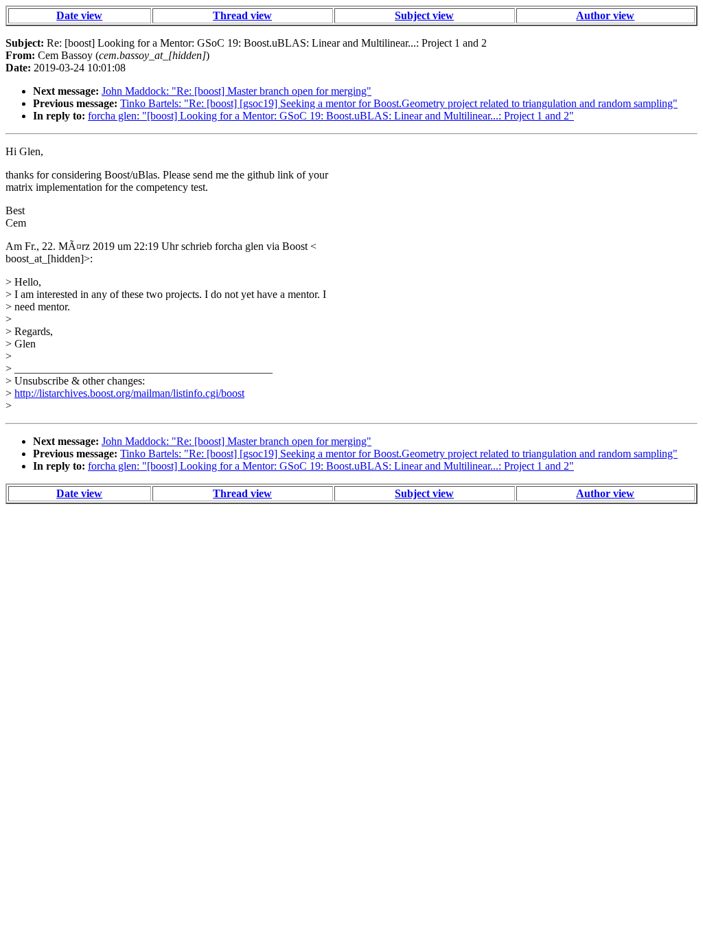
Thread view (242, 15)
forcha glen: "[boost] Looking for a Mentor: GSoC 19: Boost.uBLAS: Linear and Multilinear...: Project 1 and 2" (331, 116)
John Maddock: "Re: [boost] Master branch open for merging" (236, 91)
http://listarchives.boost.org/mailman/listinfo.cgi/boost (129, 393)
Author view (605, 15)
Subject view (424, 15)
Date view (79, 15)
